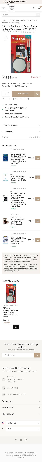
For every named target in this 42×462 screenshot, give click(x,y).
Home (4, 20)
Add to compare (7, 99)
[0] (39, 7)
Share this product (21, 99)
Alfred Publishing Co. (11, 32)
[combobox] (19, 15)
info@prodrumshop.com (14, 269)
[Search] (38, 15)
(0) (33, 32)
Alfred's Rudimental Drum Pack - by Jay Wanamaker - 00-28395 (10, 312)
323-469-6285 (32, 269)
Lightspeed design (28, 455)
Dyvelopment (21, 457)
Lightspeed (17, 455)
